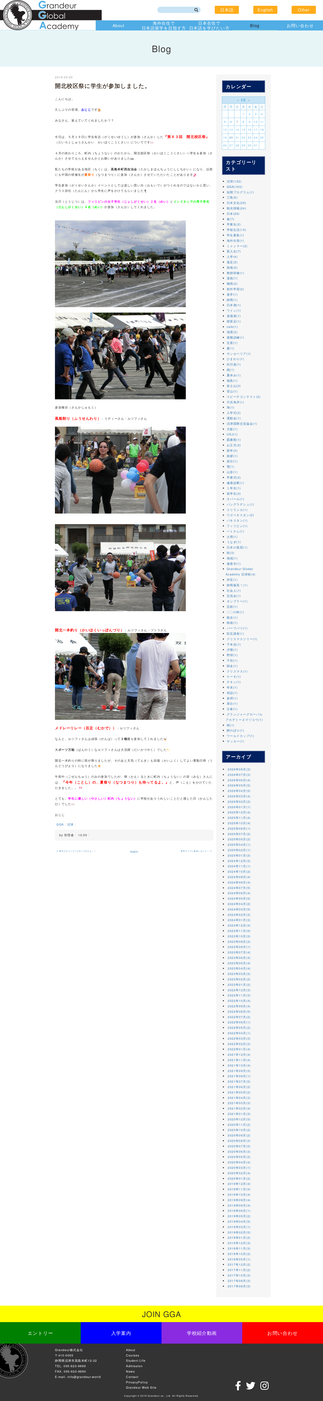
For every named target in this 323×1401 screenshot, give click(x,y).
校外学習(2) (235, 289)
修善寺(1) (234, 563)
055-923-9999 (75, 1366)
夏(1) (230, 348)
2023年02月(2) (239, 979)
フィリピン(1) (237, 526)
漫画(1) (232, 278)
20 (231, 137)
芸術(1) (232, 606)
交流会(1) (234, 596)
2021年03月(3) (239, 1103)
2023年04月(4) (239, 968)
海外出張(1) (235, 240)
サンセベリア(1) (239, 353)
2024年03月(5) (239, 909)
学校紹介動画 (202, 1332)
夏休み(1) (234, 375)
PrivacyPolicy (137, 1382)
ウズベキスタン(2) (240, 515)
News (130, 1371)
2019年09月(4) (239, 1200)
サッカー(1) (235, 741)
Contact (132, 1377)
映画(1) (232, 622)
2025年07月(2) (239, 834)
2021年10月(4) (239, 1065)
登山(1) (232, 391)
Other (304, 10)
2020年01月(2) (239, 1178)
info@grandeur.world (84, 1377)
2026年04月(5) (239, 791)
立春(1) (232, 709)
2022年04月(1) (239, 1033)
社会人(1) (234, 590)
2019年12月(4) (239, 1184)
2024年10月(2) (239, 871)
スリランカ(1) (237, 510)
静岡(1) (232, 300)
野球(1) (232, 655)
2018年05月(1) (239, 1259)
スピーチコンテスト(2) (244, 396)
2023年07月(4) (239, 952)
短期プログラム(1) (240, 192)
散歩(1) (232, 617)
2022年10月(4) (239, 1000)
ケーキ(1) (234, 676)
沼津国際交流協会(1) (242, 423)
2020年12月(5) (239, 1119)
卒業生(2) (234, 224)
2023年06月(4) (239, 957)
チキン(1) (234, 682)
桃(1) (230, 370)
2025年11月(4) (239, 817)
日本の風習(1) (237, 547)
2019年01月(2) (239, 1237)
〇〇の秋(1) (235, 612)
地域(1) (232, 558)
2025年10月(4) (239, 823)
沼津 (70, 824)
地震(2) (232, 332)
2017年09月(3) (239, 1281)
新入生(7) (234, 251)
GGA (60, 824)
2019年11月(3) (239, 1189)
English (265, 10)
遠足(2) (232, 262)
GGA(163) (235, 187)
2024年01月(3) (239, 920)
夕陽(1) (232, 649)
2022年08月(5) (239, 1011)
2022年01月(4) (239, 1049)
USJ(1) (232, 434)
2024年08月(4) (239, 882)
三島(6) (232, 197)
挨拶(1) (232, 456)
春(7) (230, 219)
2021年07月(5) (239, 1081)
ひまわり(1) (235, 359)
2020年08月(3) (239, 1141)
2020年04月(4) (239, 1162)
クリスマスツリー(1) (242, 639)
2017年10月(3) (239, 1275)
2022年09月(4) (239, 1006)
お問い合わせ (300, 25)
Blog (254, 25)
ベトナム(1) (235, 531)
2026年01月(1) (239, 807)
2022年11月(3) (239, 995)
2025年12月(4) (239, 812)
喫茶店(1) (234, 321)
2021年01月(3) (239, 1114)
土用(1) (232, 536)
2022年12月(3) (239, 990)
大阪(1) (232, 429)
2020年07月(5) (239, 1146)
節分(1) (232, 461)
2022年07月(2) (239, 1017)
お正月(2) (234, 445)
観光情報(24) (236, 208)
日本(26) (233, 213)
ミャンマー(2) (237, 246)
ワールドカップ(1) (240, 736)
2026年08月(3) (239, 769)
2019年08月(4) (239, 1205)
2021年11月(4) (239, 1060)
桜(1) (230, 725)
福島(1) (232, 380)
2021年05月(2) (239, 1092)
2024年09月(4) (239, 877)
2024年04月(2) (239, 904)
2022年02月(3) (239, 1044)
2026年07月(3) (239, 774)
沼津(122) (234, 181)
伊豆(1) (232, 579)
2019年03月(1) (239, 1227)
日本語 (226, 10)
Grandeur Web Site (141, 1387)
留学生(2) (234, 493)
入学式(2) (234, 413)
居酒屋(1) (234, 316)
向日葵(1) (234, 364)
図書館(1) (234, 439)
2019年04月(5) (239, 1221)
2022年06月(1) (239, 1022)
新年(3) (232, 450)
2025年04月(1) (239, 844)
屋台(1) (232, 703)
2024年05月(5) (239, 898)
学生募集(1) (235, 235)
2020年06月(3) (239, 1151)
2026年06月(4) (239, 780)
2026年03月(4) (239, 796)
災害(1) (232, 343)
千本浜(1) (234, 644)
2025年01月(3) (239, 855)
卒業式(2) (234, 477)
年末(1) (232, 687)
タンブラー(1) (237, 601)
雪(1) (230, 466)
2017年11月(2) (239, 1270)
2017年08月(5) (239, 1286)
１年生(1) (234, 488)
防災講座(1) (235, 633)
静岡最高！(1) (237, 585)
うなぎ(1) (234, 542)
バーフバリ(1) (237, 628)
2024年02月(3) (239, 915)
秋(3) (230, 553)
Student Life (135, 1360)
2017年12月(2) (239, 1264)
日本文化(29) (236, 203)
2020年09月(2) (239, 1135)
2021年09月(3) (239, 1071)
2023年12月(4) (239, 925)
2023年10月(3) (239, 936)
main (134, 851)
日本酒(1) (234, 305)
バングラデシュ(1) (240, 504)
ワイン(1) (234, 310)
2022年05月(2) (239, 1027)
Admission (134, 1366)
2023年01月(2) (239, 984)
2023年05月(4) (239, 963)
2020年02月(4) (239, 1173)
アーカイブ (238, 756)
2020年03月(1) (239, 1167)
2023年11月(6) (239, 931)
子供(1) (232, 660)
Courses (132, 1355)
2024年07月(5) (239, 888)
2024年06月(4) (239, 893)
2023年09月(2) (239, 941)
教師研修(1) (235, 273)
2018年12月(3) (239, 1243)
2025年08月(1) (239, 828)
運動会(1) (234, 418)
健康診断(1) (235, 483)
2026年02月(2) (239, 801)
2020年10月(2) (239, 1130)
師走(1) (232, 666)
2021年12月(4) (239, 1054)
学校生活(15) (236, 230)
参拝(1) (232, 698)
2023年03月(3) (239, 974)
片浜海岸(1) (235, 402)
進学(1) (232, 294)
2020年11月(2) (239, 1124)
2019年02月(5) (239, 1232)
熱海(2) (232, 267)
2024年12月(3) (239, 861)
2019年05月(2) (239, 1216)
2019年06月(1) (239, 1210)
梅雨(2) (232, 283)
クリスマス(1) (237, 671)
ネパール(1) (235, 499)
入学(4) (232, 256)
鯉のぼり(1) (235, 730)
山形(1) (232, 472)
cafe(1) (232, 327)
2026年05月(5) (239, 785)
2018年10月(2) (239, 1254)
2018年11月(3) (239, 1248)
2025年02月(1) (239, 850)
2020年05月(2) (239, 1157)
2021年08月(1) (239, 1076)
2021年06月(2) (239, 1087)
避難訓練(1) (235, 337)
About (118, 25)
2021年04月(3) (239, 1098)
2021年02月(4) (239, 1108)
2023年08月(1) (239, 947)
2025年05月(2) (239, 839)
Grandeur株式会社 (69, 1350)
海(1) (230, 407)
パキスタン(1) (237, 520)
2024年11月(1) (239, 866)
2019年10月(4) (239, 1194)
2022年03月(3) (239, 1038)
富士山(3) (234, 386)
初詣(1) (232, 693)
